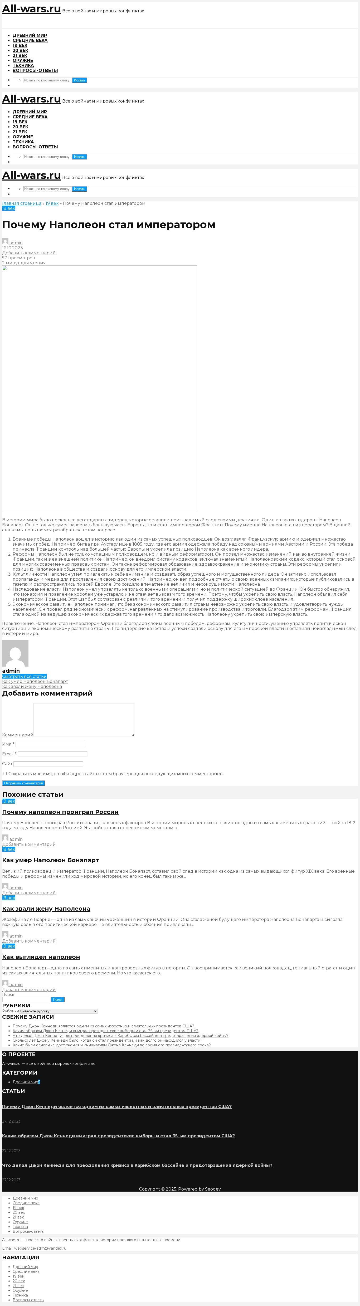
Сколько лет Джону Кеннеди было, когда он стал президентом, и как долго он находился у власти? (107, 1040)
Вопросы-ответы (35, 70)
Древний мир (30, 35)
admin (15, 242)
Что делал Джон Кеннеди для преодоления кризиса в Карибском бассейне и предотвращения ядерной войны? (120, 1035)
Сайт (7, 763)
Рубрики (10, 1011)
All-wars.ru (31, 8)
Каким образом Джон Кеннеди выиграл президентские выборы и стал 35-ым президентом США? (105, 1030)
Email (9, 753)
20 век (20, 50)
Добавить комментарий (29, 252)
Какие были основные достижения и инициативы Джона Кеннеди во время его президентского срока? (112, 1045)
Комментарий (17, 734)
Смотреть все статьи (24, 676)
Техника (23, 65)
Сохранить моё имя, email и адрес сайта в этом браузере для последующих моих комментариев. (115, 773)
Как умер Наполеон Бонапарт (50, 860)
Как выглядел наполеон (41, 956)
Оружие (23, 60)
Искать (79, 80)
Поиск (8, 994)
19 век (20, 45)
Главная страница (21, 203)
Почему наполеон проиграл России (60, 811)
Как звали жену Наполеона (46, 908)
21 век (20, 55)
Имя (8, 744)
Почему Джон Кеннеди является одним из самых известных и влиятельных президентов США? (103, 1026)
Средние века (30, 40)
